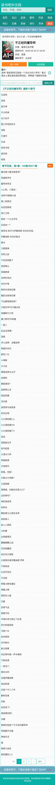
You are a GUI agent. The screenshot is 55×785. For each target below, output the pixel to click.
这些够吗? (5, 495)
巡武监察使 (6, 207)
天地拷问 (5, 465)
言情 (14, 23)
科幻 (5, 23)
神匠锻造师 (6, 501)
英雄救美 (5, 271)
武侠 (23, 17)
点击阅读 (41, 64)
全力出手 (5, 118)
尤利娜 (4, 530)
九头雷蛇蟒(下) (8, 430)
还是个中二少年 (8, 689)
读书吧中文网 (11, 4)
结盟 (3, 159)
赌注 (3, 242)
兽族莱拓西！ (7, 713)
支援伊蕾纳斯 (7, 677)
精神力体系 (6, 748)
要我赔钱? (5, 383)
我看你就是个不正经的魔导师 (14, 724)
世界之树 (5, 254)
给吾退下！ (6, 707)
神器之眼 (5, 589)
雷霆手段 (5, 613)
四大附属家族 (7, 624)
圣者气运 (5, 607)
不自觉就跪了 (7, 260)
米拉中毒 (5, 283)
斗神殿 (4, 360)
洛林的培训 (6, 277)
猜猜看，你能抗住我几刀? (13, 489)
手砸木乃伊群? (8, 477)
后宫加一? (5, 224)
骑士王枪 (5, 213)
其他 (23, 23)
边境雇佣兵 (6, 536)
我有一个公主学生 (9, 218)
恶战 (3, 436)
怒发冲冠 (5, 147)
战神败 (4, 377)
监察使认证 (6, 389)
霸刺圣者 (5, 695)
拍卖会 (4, 507)
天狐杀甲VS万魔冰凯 (10, 307)
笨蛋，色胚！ (7, 471)
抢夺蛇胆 (5, 448)
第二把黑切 (6, 201)
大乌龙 (4, 365)
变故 (3, 100)
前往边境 (5, 413)
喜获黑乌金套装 (8, 407)
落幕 (3, 336)
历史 (41, 17)
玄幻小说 (21, 36)
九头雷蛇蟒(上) (8, 418)
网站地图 (27, 781)
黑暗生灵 (5, 736)
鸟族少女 (5, 630)
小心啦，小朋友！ (9, 189)
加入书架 (14, 64)
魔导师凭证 (6, 183)
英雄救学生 (6, 177)
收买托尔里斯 (7, 554)
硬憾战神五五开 (8, 371)
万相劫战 (5, 566)
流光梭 (4, 401)
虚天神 (4, 106)
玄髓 (3, 718)
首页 (5, 17)
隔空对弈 (5, 671)
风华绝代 (5, 642)
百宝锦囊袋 (6, 548)
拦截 (3, 601)
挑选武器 (5, 395)
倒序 (50, 165)
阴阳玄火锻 (6, 595)
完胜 (3, 701)
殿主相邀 (5, 648)
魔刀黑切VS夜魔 (8, 318)
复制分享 (48, 82)
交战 (3, 141)
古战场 (28, 57)
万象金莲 (5, 660)
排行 (32, 23)
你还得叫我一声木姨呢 (11, 654)
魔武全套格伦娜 (8, 295)
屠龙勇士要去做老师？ (11, 171)
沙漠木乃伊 (6, 454)
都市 (32, 17)
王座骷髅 (5, 483)
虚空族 (4, 153)
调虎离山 (5, 265)
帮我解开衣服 (7, 730)
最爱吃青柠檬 (27, 46)
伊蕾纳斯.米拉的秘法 (10, 236)
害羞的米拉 (6, 348)
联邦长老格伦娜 (8, 289)
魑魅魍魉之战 (7, 542)
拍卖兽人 (5, 518)
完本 (41, 23)
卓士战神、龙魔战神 (10, 342)
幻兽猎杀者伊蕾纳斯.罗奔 (12, 560)
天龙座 (4, 577)
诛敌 (3, 129)
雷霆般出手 (6, 442)
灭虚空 (4, 135)
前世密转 (5, 636)
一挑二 (4, 324)
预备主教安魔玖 (8, 583)
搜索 (49, 9)
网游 (50, 17)
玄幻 (14, 17)
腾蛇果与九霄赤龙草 (10, 513)
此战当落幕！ (7, 330)
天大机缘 (5, 112)
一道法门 (5, 666)
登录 (50, 23)
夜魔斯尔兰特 (7, 313)
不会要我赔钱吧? (9, 301)
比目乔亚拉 (6, 571)
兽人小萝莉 (6, 524)
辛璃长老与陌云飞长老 (11, 618)
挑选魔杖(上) (7, 754)
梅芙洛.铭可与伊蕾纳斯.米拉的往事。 (18, 230)
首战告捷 (5, 683)
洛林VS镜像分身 (8, 195)
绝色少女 (5, 354)
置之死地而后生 (8, 124)
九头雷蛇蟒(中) (8, 424)
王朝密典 (5, 248)
